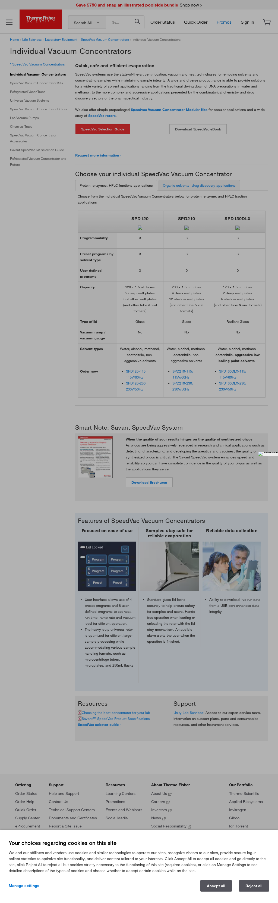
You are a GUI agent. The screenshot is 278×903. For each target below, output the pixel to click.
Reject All (254, 885)
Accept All (216, 885)
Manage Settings (24, 885)
